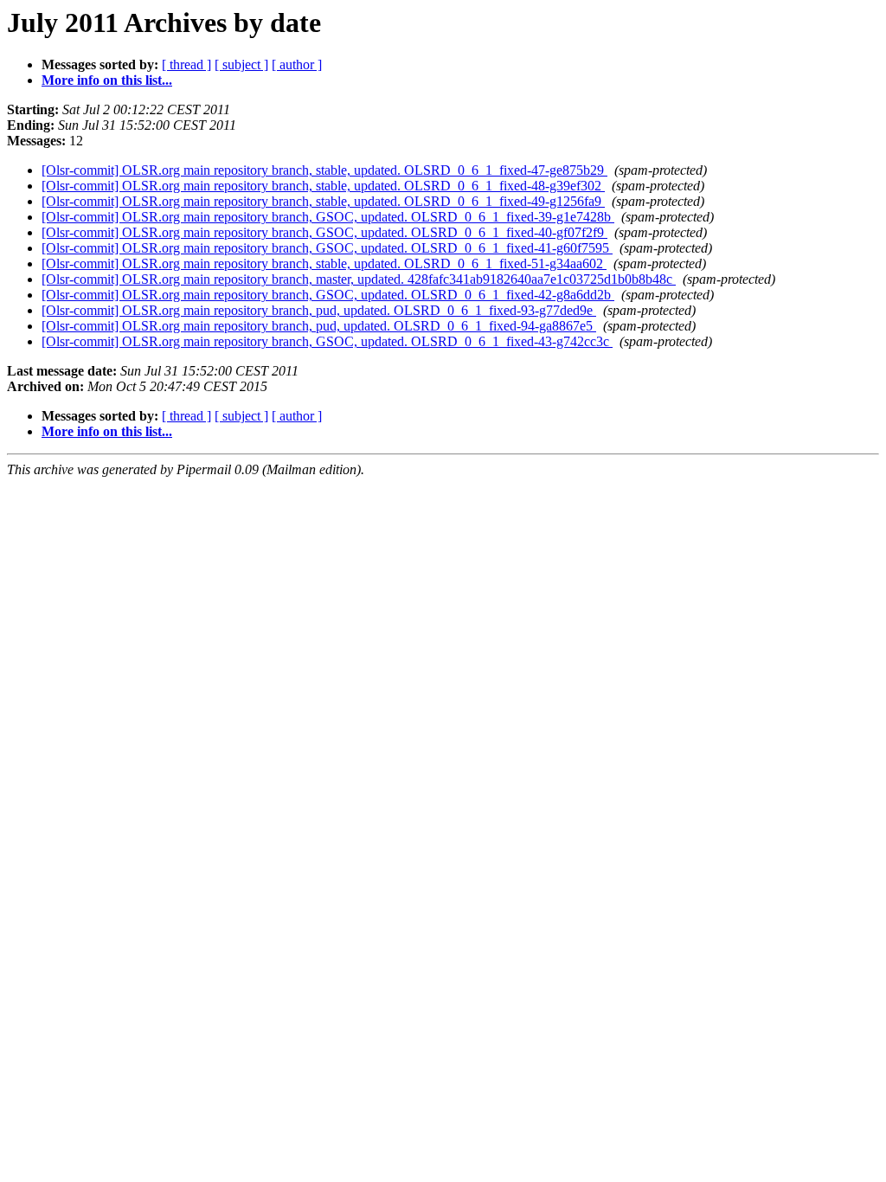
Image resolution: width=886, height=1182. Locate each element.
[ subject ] (241, 64)
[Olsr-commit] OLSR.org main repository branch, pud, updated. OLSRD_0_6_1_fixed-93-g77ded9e (319, 310)
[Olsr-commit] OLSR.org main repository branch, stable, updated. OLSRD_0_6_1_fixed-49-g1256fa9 (323, 201)
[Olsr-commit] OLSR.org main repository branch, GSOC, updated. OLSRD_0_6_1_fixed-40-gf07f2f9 (324, 232)
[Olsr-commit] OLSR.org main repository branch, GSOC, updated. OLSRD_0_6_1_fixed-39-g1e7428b (328, 216)
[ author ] (297, 64)
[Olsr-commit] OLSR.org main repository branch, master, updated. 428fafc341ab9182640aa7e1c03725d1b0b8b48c (359, 279)
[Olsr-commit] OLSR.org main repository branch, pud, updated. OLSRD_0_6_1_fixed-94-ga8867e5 (319, 325)
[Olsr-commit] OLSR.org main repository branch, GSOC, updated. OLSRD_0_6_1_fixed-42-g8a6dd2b (328, 294)
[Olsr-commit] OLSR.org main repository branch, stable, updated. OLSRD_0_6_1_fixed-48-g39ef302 (323, 185)
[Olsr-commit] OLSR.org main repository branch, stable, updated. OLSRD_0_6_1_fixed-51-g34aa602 (324, 263)
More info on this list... (107, 80)
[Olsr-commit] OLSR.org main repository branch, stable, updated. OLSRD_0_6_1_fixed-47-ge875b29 (324, 170)
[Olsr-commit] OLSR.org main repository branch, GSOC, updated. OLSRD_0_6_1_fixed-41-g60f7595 (327, 248)
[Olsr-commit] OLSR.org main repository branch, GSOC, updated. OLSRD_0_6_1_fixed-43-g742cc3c (327, 341)
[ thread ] (186, 64)
